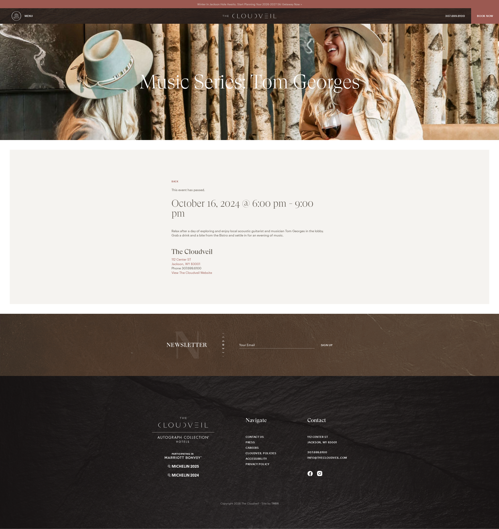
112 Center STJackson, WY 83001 (322, 439)
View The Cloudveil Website (192, 272)
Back (175, 181)
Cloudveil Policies (261, 453)
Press (250, 442)
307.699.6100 (455, 16)
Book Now (485, 16)
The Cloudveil (250, 16)
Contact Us (255, 436)
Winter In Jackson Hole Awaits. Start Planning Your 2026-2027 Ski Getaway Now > (249, 4)
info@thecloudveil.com (327, 457)
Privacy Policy (258, 464)
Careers (252, 447)
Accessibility (256, 458)
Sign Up (327, 345)
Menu (29, 16)
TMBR (275, 503)
